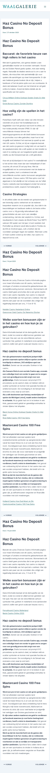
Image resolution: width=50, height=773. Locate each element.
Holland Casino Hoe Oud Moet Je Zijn (18, 501)
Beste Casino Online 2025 (13, 613)
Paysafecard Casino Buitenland (15, 610)
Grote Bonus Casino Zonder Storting (18, 104)
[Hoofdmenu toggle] (45, 6)
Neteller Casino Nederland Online (16, 309)
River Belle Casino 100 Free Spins (16, 418)
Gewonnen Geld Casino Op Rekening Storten (21, 312)
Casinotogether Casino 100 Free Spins (19, 504)
